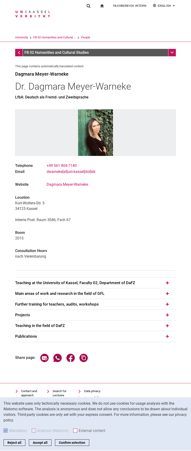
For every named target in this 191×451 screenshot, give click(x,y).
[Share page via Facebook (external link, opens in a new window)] (70, 361)
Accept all (40, 442)
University (21, 37)
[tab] (95, 283)
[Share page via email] (44, 361)
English (167, 5)
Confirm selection (72, 442)
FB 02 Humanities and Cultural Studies (56, 52)
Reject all (14, 442)
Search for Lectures (59, 393)
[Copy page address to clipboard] (83, 361)
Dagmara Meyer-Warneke (67, 184)
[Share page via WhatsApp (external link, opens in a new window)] (57, 361)
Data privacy (92, 391)
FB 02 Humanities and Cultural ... (54, 37)
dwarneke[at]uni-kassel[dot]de (71, 171)
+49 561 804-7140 (62, 165)
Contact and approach (29, 393)
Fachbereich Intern (130, 5)
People (85, 37)
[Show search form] (88, 5)
